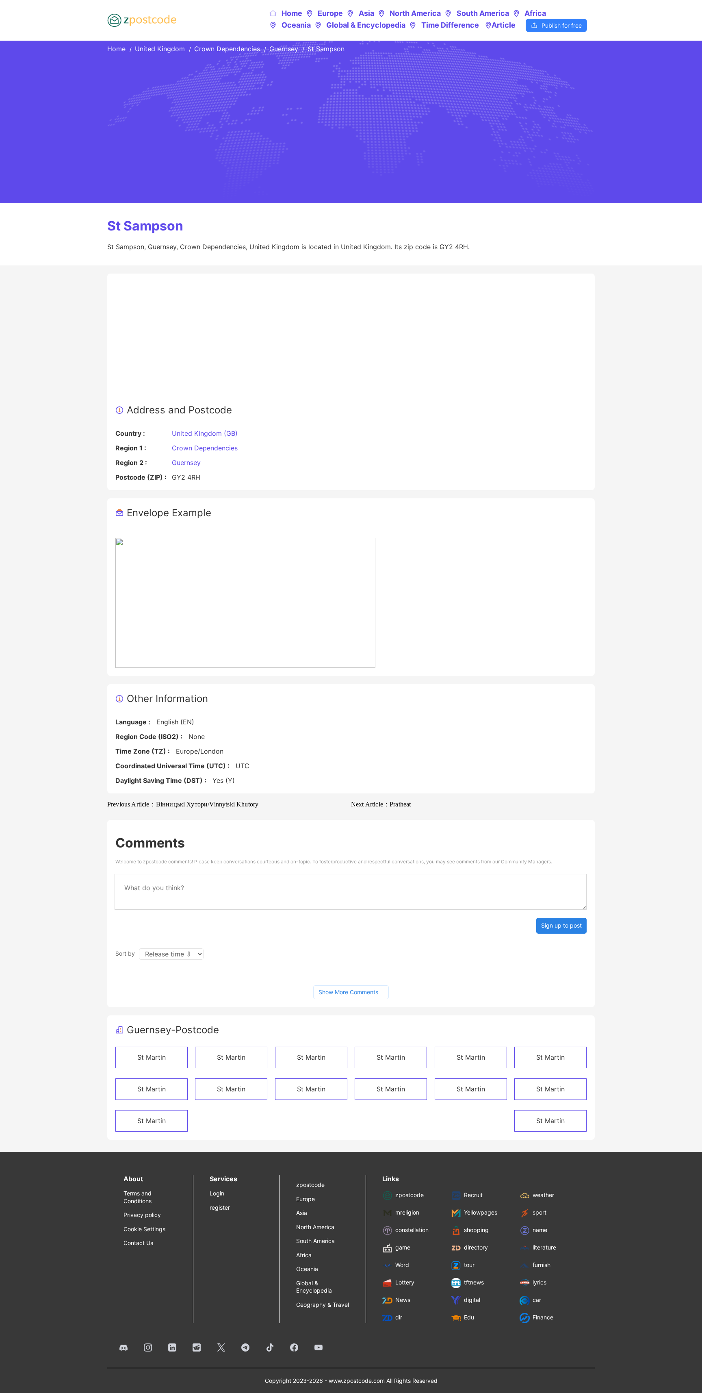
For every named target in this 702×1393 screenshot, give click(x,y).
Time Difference (444, 25)
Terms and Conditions (138, 1197)
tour (469, 1265)
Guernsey (283, 48)
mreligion (407, 1212)
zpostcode (310, 1184)
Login (217, 1193)
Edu (469, 1317)
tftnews (474, 1282)
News (402, 1300)
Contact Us (138, 1242)
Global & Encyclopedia (360, 25)
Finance (543, 1317)
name (540, 1230)
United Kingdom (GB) (205, 433)
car (537, 1300)
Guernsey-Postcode (173, 1030)
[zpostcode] (141, 20)
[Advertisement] (351, 343)
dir (398, 1317)
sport (539, 1212)
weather (543, 1195)
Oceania (290, 25)
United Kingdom (160, 48)
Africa (529, 13)
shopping (476, 1230)
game (402, 1247)
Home (286, 13)
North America (409, 13)
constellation (412, 1230)
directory (476, 1247)
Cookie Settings (144, 1229)
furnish (541, 1265)
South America (477, 13)
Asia (360, 13)
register (220, 1207)
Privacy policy (142, 1214)
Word (402, 1265)
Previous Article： (182, 804)
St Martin (151, 1057)
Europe (324, 13)
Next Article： (381, 804)
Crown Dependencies (227, 48)
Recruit (473, 1195)
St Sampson (326, 48)
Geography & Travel (322, 1304)
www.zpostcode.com (357, 1380)
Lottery (404, 1282)
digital (472, 1300)
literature (544, 1247)
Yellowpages (480, 1212)
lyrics (539, 1282)
